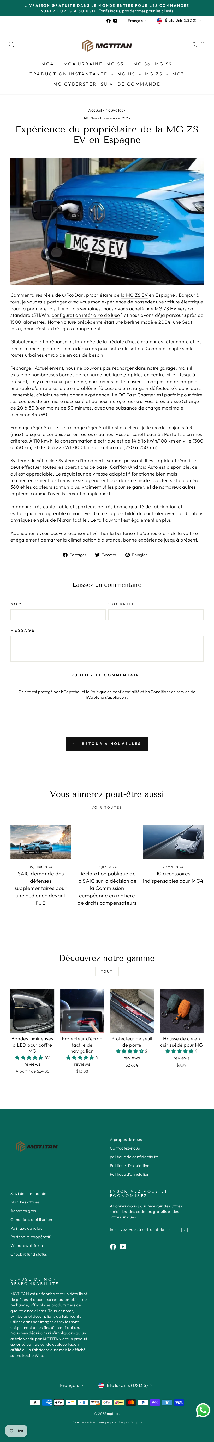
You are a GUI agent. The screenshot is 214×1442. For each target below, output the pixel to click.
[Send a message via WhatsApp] (203, 1410)
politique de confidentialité (134, 1156)
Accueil (95, 110)
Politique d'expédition (130, 1165)
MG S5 (116, 64)
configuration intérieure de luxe (86, 315)
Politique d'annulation (130, 1174)
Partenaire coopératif (30, 1236)
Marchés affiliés (24, 1202)
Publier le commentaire (106, 675)
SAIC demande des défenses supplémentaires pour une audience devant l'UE (41, 888)
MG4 (48, 64)
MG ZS (154, 73)
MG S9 (164, 64)
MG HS (127, 73)
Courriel (121, 603)
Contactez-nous (125, 1148)
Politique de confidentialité (114, 691)
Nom (16, 603)
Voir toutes (107, 807)
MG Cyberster (75, 84)
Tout (107, 971)
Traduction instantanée (69, 73)
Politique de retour (27, 1228)
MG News (91, 118)
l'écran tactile (72, 520)
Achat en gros (23, 1210)
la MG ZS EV (134, 295)
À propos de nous (126, 1139)
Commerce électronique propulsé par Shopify (107, 1422)
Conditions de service (170, 691)
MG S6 (142, 64)
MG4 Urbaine (83, 64)
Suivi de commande (131, 84)
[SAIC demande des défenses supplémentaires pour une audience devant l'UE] (40, 842)
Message (22, 630)
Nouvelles (114, 110)
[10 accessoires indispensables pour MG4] (173, 842)
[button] (29, 1057)
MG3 (178, 73)
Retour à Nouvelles (110, 743)
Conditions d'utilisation (31, 1219)
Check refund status (28, 1254)
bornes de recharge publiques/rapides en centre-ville (117, 375)
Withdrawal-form (26, 1245)
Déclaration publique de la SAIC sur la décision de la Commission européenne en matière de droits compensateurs (107, 888)
